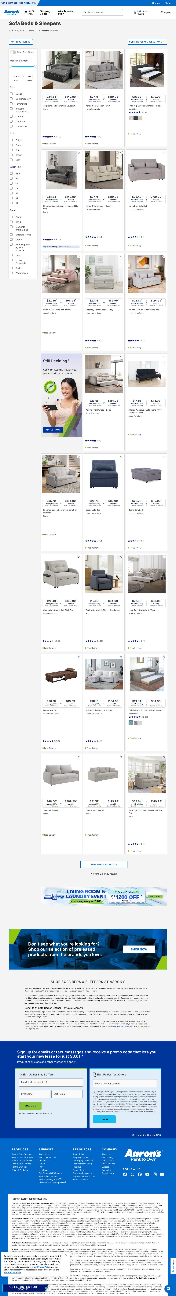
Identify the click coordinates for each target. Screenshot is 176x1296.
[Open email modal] (25, 1288)
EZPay (42, 1163)
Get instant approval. (18, 3)
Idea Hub (77, 1167)
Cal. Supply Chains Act (83, 1160)
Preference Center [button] (12, 1272)
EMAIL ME (30, 1105)
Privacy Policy (42, 1113)
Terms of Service (26, 1113)
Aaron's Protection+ (48, 1157)
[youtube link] (147, 1174)
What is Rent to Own (48, 1176)
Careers (156, 3)
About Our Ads (108, 1163)
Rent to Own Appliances (22, 1160)
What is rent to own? (66, 12)
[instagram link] (155, 1174)
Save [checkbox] (78, 52)
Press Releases (108, 1173)
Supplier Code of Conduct (84, 1176)
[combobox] (102, 12)
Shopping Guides (45, 12)
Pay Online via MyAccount (50, 1173)
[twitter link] (132, 1174)
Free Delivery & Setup (82, 1163)
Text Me (104, 1119)
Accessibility (78, 1154)
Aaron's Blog (107, 1157)
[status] (88, 1057)
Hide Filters (23, 42)
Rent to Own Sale (19, 1167)
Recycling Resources (82, 1173)
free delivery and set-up (123, 1026)
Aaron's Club (44, 1154)
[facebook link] (125, 1174)
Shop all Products (20, 1170)
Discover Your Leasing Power (53, 1182)
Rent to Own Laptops (21, 1163)
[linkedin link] (162, 1174)
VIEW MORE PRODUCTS (103, 864)
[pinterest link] (140, 1174)
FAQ (41, 1167)
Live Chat (43, 1170)
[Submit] (84, 12)
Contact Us (44, 1160)
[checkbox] (21, 93)
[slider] (10, 66)
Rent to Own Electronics (22, 1157)
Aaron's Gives (108, 1160)
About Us (106, 1154)
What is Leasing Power (50, 1179)
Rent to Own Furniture (21, 1154)
